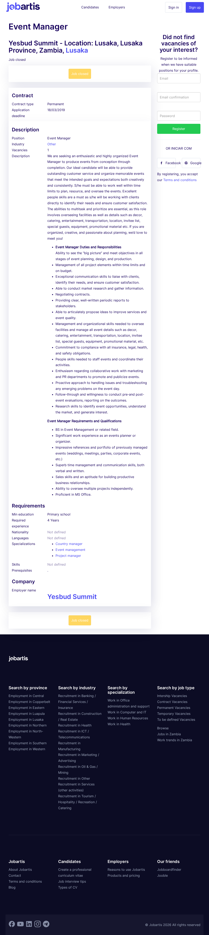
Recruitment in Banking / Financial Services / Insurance (77, 702)
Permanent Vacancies (173, 708)
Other (51, 144)
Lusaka (77, 50)
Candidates (90, 7)
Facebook (171, 163)
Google (195, 163)
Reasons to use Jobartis (126, 869)
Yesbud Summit (72, 597)
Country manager (69, 544)
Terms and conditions (180, 180)
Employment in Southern (28, 743)
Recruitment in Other (74, 778)
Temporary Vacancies (173, 714)
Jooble (162, 875)
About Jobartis (20, 869)
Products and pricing (124, 875)
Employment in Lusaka (26, 719)
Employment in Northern (28, 725)
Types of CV (67, 887)
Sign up (195, 7)
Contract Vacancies (172, 702)
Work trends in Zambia (174, 740)
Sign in (173, 7)
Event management (70, 550)
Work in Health (119, 724)
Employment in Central (26, 696)
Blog (12, 887)
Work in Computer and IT (127, 712)
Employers (117, 7)
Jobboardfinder (169, 869)
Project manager (68, 556)
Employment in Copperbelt (29, 702)
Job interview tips (72, 881)
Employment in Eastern (26, 708)
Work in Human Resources (128, 718)
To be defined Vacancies (176, 719)
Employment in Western (27, 749)
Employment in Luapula (27, 714)
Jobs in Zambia (169, 734)
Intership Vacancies (172, 696)
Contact (15, 875)
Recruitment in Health (74, 725)
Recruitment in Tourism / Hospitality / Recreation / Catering (77, 802)
